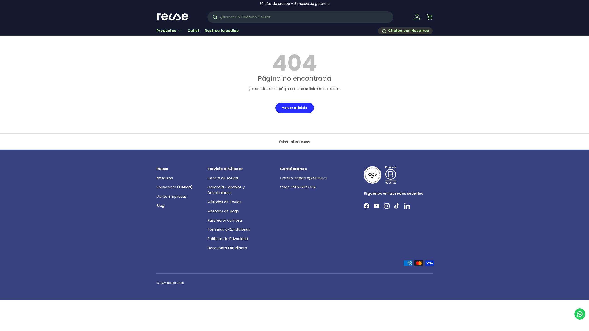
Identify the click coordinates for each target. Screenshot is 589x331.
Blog (160, 205)
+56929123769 (303, 187)
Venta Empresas (171, 196)
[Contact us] (579, 314)
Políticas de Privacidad (227, 238)
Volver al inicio (294, 108)
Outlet (193, 30)
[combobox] (300, 17)
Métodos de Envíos (224, 202)
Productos (166, 30)
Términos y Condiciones (228, 229)
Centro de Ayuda (222, 178)
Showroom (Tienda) (174, 187)
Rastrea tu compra (224, 220)
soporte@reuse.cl (310, 178)
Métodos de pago (223, 211)
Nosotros (164, 178)
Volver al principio (294, 141)
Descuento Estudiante (227, 248)
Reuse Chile (175, 283)
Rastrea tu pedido (222, 30)
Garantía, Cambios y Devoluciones (226, 190)
